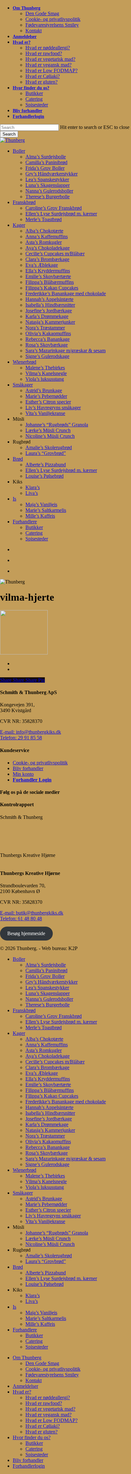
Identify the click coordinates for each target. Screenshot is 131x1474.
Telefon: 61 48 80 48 (21, 918)
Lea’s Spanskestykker (47, 987)
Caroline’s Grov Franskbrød (53, 1016)
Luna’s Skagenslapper (47, 993)
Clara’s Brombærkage (47, 1067)
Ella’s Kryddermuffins (47, 1079)
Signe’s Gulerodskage (47, 1164)
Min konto (23, 774)
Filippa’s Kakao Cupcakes (51, 1096)
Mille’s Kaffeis (40, 1324)
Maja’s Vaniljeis (41, 1312)
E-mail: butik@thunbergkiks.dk (31, 913)
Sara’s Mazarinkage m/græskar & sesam (65, 1158)
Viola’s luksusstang (44, 1187)
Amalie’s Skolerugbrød (48, 1255)
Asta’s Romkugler (43, 1050)
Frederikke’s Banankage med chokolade (65, 1101)
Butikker (34, 1335)
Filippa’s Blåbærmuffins (49, 1090)
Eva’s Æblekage (41, 1073)
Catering (34, 1341)
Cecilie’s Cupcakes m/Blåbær (55, 1061)
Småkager (23, 1193)
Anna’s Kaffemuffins (46, 1044)
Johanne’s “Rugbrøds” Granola (56, 1232)
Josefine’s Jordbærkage (48, 1118)
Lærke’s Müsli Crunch (48, 1238)
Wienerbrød (24, 1170)
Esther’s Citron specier (48, 1210)
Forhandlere (25, 1329)
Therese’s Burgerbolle (47, 1004)
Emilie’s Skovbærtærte (48, 1084)
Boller (19, 959)
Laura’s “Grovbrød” (45, 1261)
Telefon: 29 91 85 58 (21, 737)
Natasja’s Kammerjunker (50, 1130)
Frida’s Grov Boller (45, 976)
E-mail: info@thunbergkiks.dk (30, 732)
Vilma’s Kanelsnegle (46, 1181)
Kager (19, 1033)
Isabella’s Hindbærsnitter (50, 1113)
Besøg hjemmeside (26, 933)
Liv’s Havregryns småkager (53, 1215)
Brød (18, 1267)
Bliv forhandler (28, 768)
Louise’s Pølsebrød (44, 1284)
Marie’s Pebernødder (46, 1204)
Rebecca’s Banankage (47, 1147)
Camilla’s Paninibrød (46, 970)
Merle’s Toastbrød (43, 1027)
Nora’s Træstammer (45, 1136)
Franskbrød (24, 1010)
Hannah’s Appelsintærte (49, 1107)
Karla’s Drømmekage (46, 1124)
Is (14, 1307)
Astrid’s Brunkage (43, 1198)
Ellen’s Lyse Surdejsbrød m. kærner (61, 1021)
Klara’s (32, 1295)
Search (9, 134)
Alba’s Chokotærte (44, 1039)
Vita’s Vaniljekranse (45, 1221)
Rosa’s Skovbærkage (46, 1153)
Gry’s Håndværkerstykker (51, 982)
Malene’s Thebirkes (45, 1175)
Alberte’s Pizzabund (45, 1272)
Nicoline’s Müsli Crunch (50, 1244)
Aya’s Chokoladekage (47, 1056)
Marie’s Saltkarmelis (45, 1318)
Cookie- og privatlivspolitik (40, 762)
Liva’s (31, 1301)
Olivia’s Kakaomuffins (48, 1141)
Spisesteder (36, 1347)
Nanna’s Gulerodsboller (49, 999)
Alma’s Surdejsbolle (45, 964)
